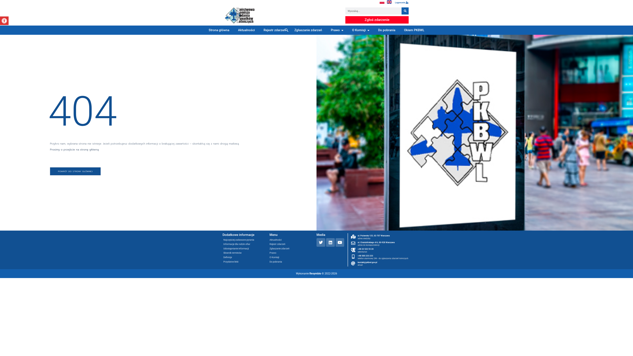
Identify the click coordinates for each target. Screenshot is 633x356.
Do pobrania (386, 30)
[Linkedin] (330, 242)
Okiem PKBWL (414, 30)
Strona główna (219, 30)
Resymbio (315, 273)
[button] (4, 20)
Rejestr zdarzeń (275, 30)
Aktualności (246, 30)
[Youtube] (340, 242)
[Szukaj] (405, 11)
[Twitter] (320, 242)
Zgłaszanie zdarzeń (308, 30)
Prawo (335, 30)
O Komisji (359, 30)
